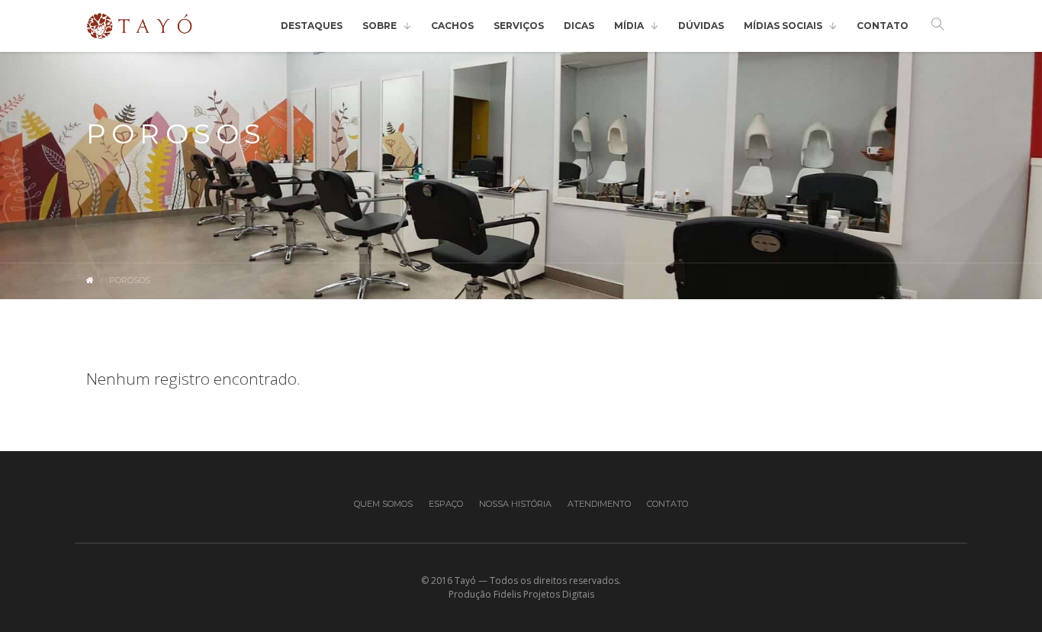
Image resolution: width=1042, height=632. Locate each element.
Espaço (446, 503)
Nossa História (515, 503)
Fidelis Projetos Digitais (544, 594)
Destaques (312, 25)
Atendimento (599, 503)
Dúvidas (701, 25)
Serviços (519, 25)
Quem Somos (383, 503)
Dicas (579, 25)
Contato (883, 25)
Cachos (452, 25)
